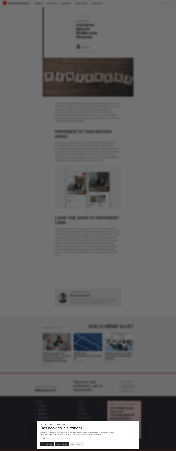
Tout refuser (47, 444)
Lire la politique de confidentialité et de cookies (54, 438)
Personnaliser (76, 444)
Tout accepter (62, 444)
